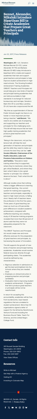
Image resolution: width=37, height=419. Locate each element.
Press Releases (20, 54)
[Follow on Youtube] (12, 407)
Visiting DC (8, 377)
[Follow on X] (9, 407)
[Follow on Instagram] (20, 407)
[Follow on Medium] (16, 407)
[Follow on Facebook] (5, 407)
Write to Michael (10, 370)
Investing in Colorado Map (14, 380)
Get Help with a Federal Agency (16, 374)
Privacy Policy (19, 402)
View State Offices (11, 357)
